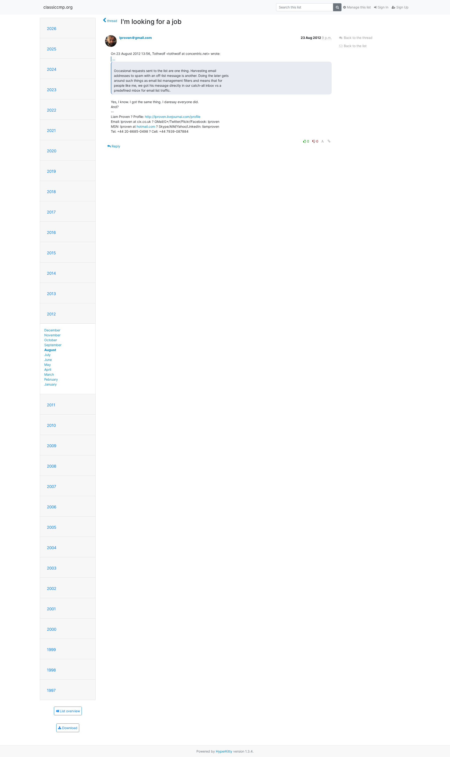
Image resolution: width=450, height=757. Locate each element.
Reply (115, 146)
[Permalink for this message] (329, 141)
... (113, 58)
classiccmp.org (58, 7)
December (52, 330)
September (52, 345)
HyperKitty (224, 751)
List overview (69, 711)
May (47, 365)
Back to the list (355, 46)
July (47, 355)
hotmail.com (146, 126)
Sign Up (402, 7)
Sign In (382, 7)
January (50, 384)
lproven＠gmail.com (135, 38)
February (51, 379)
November (52, 335)
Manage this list (358, 7)
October (50, 340)
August (50, 350)
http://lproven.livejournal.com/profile (172, 117)
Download (69, 728)
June (48, 360)
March (49, 374)
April (47, 369)
